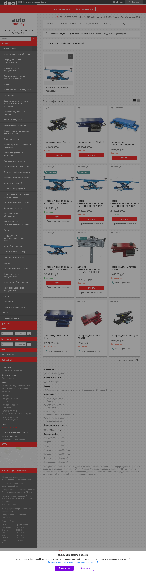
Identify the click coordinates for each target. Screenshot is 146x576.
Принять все (64, 568)
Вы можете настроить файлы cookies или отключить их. (72, 562)
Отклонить (85, 568)
